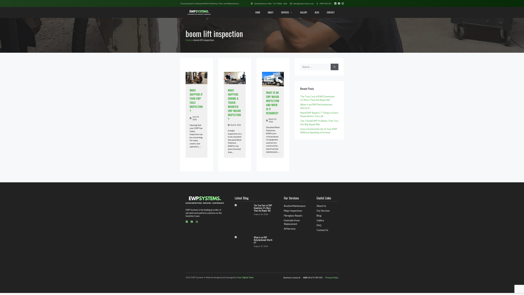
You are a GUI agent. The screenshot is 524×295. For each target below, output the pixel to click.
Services (285, 12)
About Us (321, 205)
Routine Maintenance (295, 205)
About (270, 12)
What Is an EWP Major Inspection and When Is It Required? (272, 103)
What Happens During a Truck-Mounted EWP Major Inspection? (234, 104)
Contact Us (322, 230)
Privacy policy (331, 277)
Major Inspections (293, 210)
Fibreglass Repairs (293, 215)
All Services (290, 228)
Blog (317, 12)
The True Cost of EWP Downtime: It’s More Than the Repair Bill (263, 208)
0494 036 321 (325, 3)
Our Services (323, 210)
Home (257, 12)
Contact (331, 12)
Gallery (303, 12)
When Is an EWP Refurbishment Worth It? (263, 240)
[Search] (334, 67)
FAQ (319, 225)
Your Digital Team (245, 277)
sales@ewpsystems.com (303, 3)
